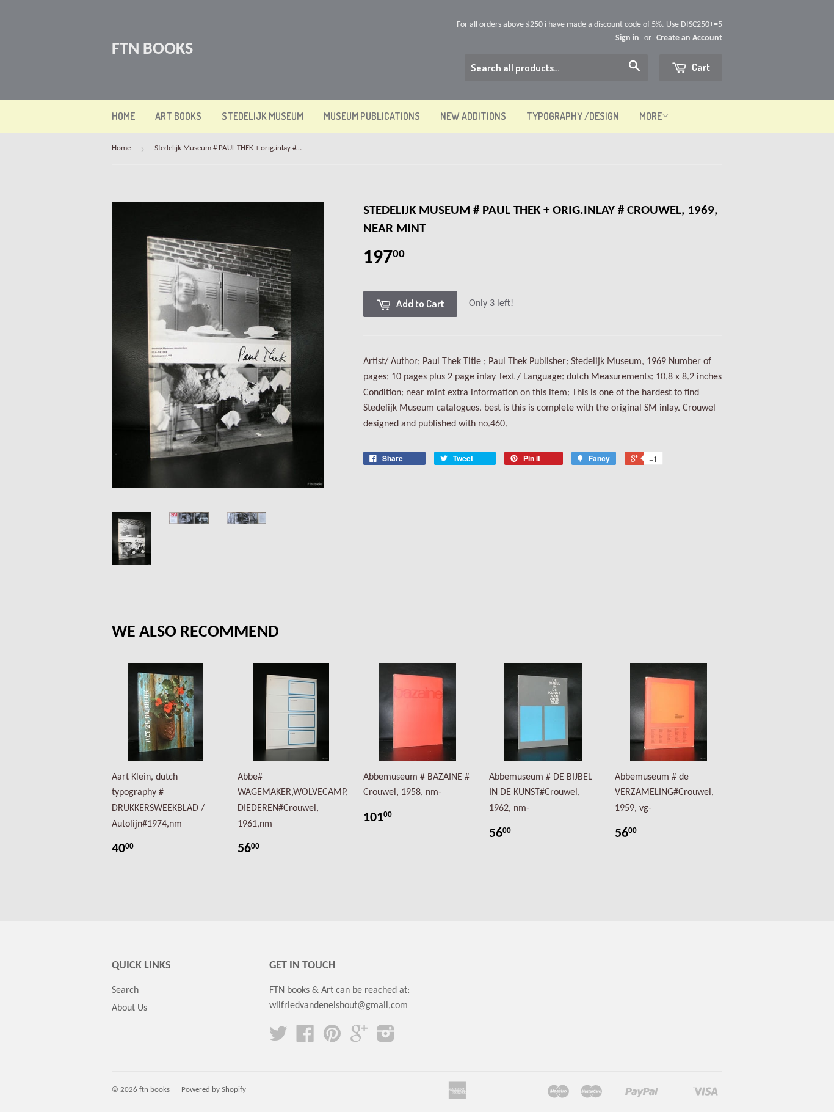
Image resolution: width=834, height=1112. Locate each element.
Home (123, 116)
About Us (129, 1008)
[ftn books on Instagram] (386, 1038)
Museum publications (372, 116)
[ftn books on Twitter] (278, 1038)
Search (125, 990)
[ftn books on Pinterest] (332, 1038)
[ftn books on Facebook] (305, 1038)
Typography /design (572, 116)
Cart (700, 66)
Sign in (627, 38)
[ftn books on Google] (359, 1038)
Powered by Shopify (213, 1090)
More (650, 116)
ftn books (152, 49)
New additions (473, 116)
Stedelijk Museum (262, 116)
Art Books (178, 116)
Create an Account (689, 38)
